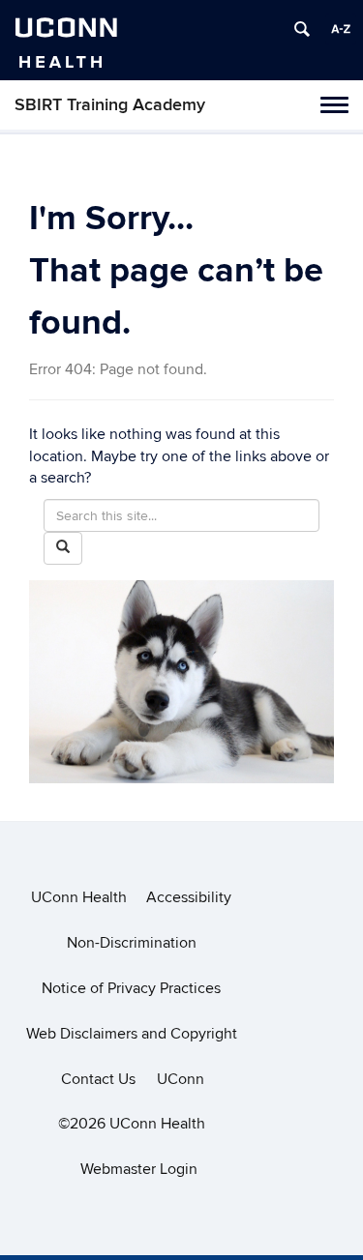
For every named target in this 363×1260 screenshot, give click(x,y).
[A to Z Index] (340, 29)
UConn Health (79, 897)
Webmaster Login (138, 1169)
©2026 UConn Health (131, 1123)
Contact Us (98, 1079)
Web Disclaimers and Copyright (131, 1033)
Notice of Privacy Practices (131, 988)
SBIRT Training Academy (110, 105)
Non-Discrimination (132, 942)
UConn (180, 1079)
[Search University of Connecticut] (302, 29)
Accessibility (188, 897)
